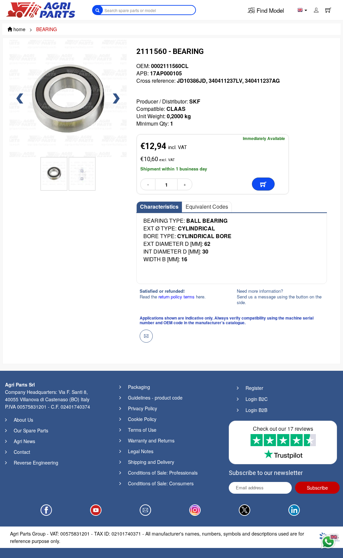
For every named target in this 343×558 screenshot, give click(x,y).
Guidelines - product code (155, 397)
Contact (22, 451)
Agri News (24, 441)
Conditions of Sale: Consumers (161, 483)
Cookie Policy (142, 419)
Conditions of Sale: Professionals (163, 472)
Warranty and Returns (151, 440)
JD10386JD (191, 80)
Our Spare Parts (31, 430)
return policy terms (177, 296)
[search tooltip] (97, 10)
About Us (23, 419)
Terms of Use (142, 429)
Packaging (139, 386)
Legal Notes (140, 451)
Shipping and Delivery (151, 462)
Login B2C (257, 399)
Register (254, 388)
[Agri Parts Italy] (40, 9)
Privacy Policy (142, 408)
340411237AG (262, 80)
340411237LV (225, 80)
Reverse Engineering (36, 462)
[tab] (159, 207)
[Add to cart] (263, 184)
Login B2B (256, 410)
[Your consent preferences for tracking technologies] (11, 546)
